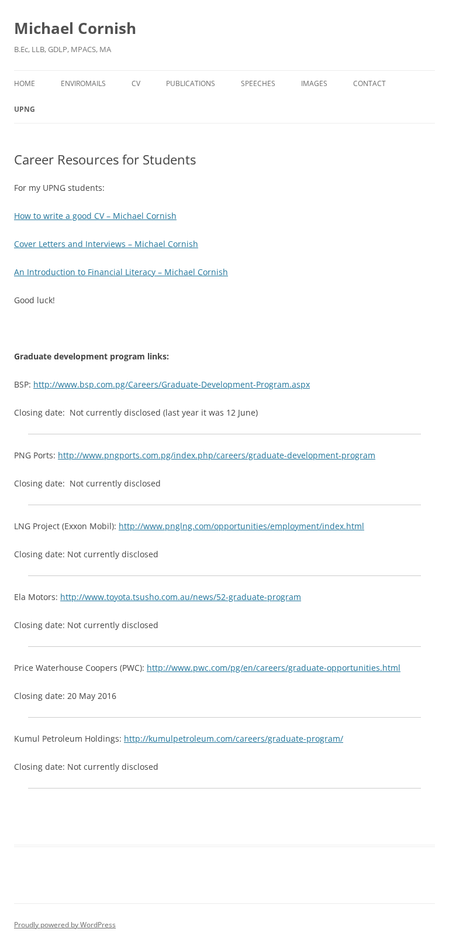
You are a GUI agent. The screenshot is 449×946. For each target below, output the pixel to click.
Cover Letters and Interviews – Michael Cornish (106, 243)
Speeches (258, 83)
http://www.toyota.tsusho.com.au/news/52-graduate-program (180, 596)
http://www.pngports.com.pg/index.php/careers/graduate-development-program (216, 455)
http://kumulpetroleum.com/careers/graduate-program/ (233, 738)
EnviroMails (83, 83)
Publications (190, 83)
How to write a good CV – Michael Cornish (95, 215)
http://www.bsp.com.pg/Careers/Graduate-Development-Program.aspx (171, 384)
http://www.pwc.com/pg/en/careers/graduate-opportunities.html (273, 667)
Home (24, 83)
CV (136, 83)
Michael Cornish (75, 28)
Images (314, 83)
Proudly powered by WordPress (65, 925)
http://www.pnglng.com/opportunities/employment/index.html (241, 526)
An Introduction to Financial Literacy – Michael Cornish (121, 271)
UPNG (24, 109)
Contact (369, 83)
